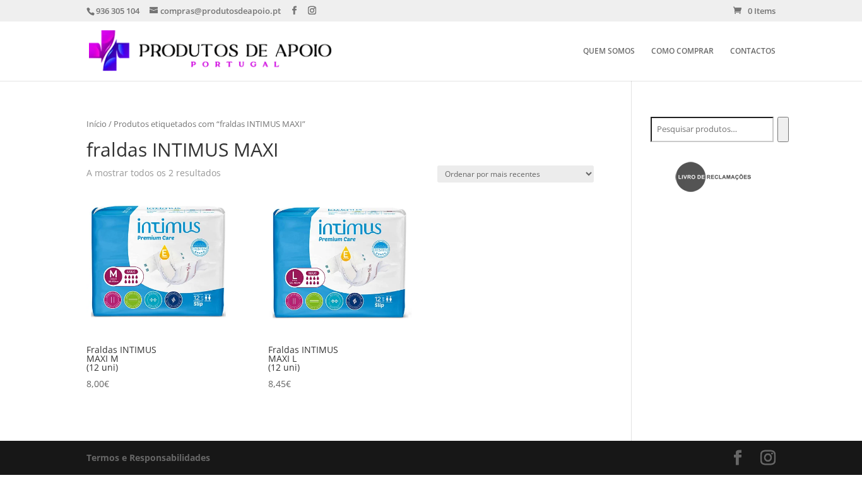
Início (96, 123)
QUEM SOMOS (609, 51)
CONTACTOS (753, 51)
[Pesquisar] (782, 129)
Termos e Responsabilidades (148, 458)
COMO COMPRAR (682, 51)
